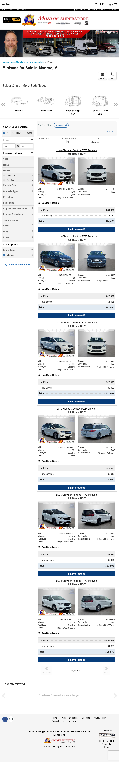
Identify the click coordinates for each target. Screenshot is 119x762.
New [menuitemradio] (17, 132)
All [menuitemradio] (7, 132)
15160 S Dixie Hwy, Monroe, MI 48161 (96, 9)
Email (102, 77)
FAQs (63, 717)
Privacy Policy (99, 717)
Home (54, 717)
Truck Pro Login (69, 720)
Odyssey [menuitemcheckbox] (10, 175)
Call (112, 77)
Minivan (60, 125)
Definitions (74, 717)
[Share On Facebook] (5, 719)
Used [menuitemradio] (29, 132)
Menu (9, 4)
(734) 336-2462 (17, 9)
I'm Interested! (76, 229)
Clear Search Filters (19, 264)
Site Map (86, 717)
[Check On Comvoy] (11, 719)
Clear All (110, 131)
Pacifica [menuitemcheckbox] (10, 180)
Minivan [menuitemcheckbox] (10, 255)
